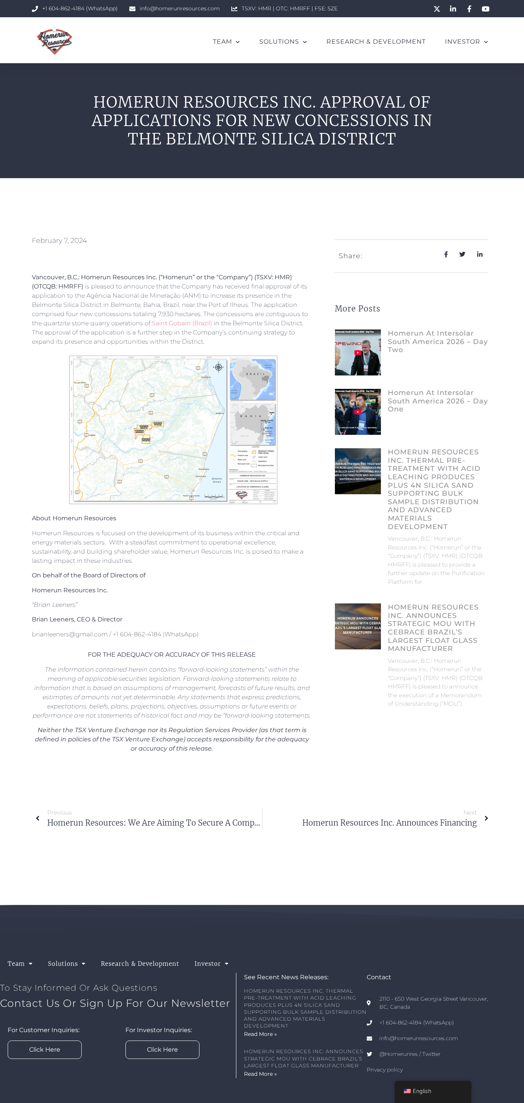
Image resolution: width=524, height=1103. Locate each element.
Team (222, 41)
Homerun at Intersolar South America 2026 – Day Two (438, 341)
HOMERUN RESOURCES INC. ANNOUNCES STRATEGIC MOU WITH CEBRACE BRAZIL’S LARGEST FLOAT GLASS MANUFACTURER (433, 628)
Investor (462, 41)
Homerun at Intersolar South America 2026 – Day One (438, 400)
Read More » (260, 1034)
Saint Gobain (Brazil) (182, 323)
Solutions (279, 41)
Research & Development (376, 41)
